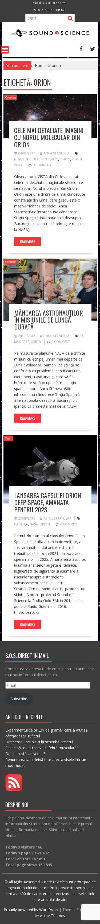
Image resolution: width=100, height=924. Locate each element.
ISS (81, 336)
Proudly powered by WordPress (31, 909)
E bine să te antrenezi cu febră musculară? (41, 747)
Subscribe (19, 698)
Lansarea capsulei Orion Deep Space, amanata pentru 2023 (47, 502)
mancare (21, 341)
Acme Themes (52, 915)
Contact (61, 10)
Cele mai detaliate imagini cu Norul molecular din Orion (48, 137)
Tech (8, 438)
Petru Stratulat (57, 518)
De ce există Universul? (25, 753)
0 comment (42, 165)
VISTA (18, 165)
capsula (21, 524)
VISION (77, 159)
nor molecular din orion (36, 159)
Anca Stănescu (56, 153)
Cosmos (10, 97)
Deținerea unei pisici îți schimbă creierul (39, 741)
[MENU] (5, 50)
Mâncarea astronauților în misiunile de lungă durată (48, 320)
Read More (27, 241)
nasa (34, 524)
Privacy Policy (43, 10)
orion (65, 159)
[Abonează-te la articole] (13, 789)
